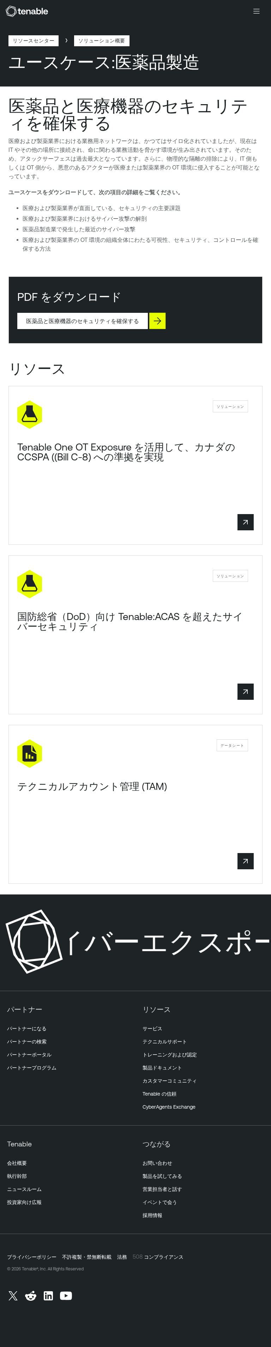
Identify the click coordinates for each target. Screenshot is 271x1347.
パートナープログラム (31, 1068)
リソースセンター (33, 40)
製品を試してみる (162, 1176)
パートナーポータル (29, 1054)
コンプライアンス (163, 1257)
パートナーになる (27, 1028)
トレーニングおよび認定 (170, 1054)
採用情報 (152, 1215)
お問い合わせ (157, 1163)
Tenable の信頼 (159, 1094)
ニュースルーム (24, 1189)
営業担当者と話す (162, 1189)
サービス (152, 1028)
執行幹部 (17, 1176)
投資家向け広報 (24, 1202)
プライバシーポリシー (31, 1257)
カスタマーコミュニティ (170, 1081)
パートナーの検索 (27, 1041)
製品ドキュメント (162, 1068)
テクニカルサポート (165, 1041)
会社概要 (17, 1163)
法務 (122, 1257)
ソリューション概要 (101, 40)
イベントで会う (160, 1202)
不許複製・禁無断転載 (87, 1257)
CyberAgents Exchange (169, 1107)
